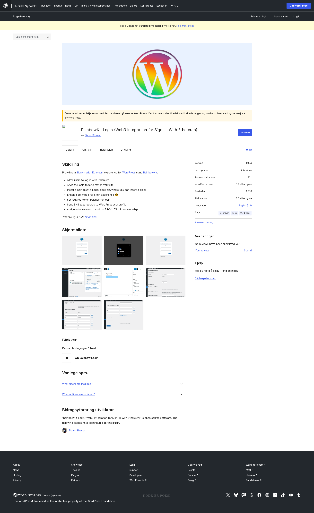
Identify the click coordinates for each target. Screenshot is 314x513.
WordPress (128, 172)
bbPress (252, 475)
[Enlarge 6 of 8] (181, 272)
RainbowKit (150, 172)
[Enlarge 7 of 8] (97, 304)
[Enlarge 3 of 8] (181, 240)
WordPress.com (256, 464)
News (16, 470)
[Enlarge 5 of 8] (139, 272)
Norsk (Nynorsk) (52, 495)
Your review (202, 250)
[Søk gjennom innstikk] (47, 37)
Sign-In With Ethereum (90, 172)
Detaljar (70, 149)
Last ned (245, 132)
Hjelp (249, 149)
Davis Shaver (93, 135)
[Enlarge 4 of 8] (97, 272)
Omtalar (87, 149)
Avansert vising (204, 222)
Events (191, 470)
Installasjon (106, 149)
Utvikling (126, 149)
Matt (250, 470)
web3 (234, 213)
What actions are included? (78, 394)
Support (134, 470)
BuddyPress (254, 480)
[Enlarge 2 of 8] (139, 240)
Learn (133, 464)
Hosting (17, 475)
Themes (75, 470)
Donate (193, 475)
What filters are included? (77, 383)
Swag (192, 480)
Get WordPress (299, 5)
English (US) (245, 205)
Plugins (75, 475)
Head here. (91, 217)
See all (248, 250)
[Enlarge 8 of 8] (139, 304)
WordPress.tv (138, 480)
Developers (136, 475)
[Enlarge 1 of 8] (97, 240)
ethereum (224, 213)
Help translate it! (185, 25)
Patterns (75, 480)
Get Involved (195, 464)
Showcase (77, 464)
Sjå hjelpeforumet (205, 278)
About (16, 464)
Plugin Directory (21, 16)
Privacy (17, 480)
